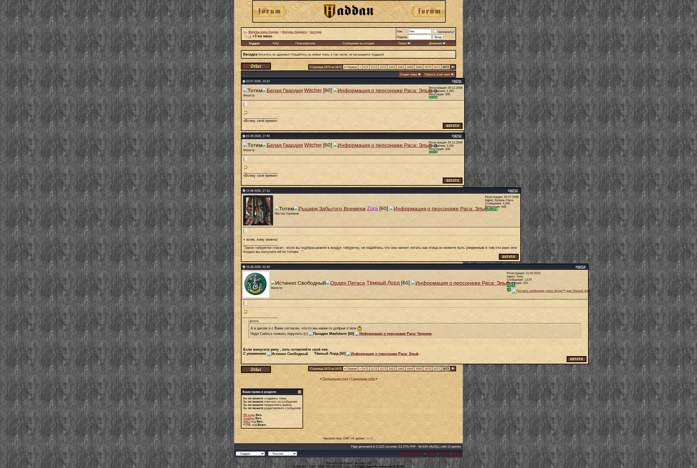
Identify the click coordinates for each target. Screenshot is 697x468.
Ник (399, 31)
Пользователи (305, 43)
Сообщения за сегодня (358, 43)
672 (365, 67)
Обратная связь (411, 453)
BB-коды (249, 415)
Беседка (316, 31)
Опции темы (408, 74)
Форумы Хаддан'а (294, 31)
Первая (350, 67)
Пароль (402, 37)
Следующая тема (363, 378)
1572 (383, 67)
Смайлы (249, 418)
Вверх (456, 453)
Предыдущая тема (335, 378)
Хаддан (431, 453)
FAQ (276, 43)
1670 (427, 67)
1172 (374, 67)
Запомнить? (446, 31)
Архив (444, 453)
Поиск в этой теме (437, 74)
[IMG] (246, 421)
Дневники (435, 43)
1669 (418, 67)
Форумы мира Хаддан (263, 31)
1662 (401, 67)
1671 (436, 67)
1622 (392, 67)
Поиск (402, 43)
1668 (409, 67)
